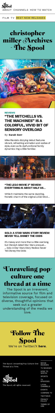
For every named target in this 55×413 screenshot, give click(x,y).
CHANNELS (20, 9)
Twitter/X (45, 396)
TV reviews (46, 368)
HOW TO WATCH (41, 9)
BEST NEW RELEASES (30, 17)
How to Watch (44, 372)
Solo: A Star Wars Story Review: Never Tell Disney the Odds (27, 234)
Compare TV (46, 393)
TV (12, 17)
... (25, 249)
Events (44, 390)
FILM (5, 17)
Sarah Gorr (15, 134)
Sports (44, 376)
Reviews (10, 112)
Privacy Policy (44, 400)
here (42, 346)
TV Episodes (45, 380)
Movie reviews (45, 364)
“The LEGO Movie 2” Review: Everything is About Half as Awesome (24, 186)
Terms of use (45, 405)
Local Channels (45, 385)
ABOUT (7, 9)
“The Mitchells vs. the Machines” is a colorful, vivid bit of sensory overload (26, 123)
